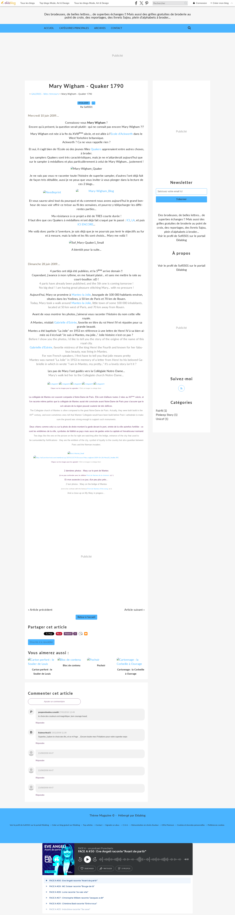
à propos (126, 868)
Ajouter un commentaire (54, 701)
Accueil (49, 28)
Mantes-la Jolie (81, 294)
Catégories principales (74, 28)
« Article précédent (40, 609)
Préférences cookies (216, 825)
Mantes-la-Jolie (81, 303)
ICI (128, 220)
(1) (161, 410)
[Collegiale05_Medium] (53, 384)
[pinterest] (147, 3)
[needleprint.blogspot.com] (52, 192)
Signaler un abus (112, 825)
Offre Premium (168, 825)
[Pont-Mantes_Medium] (76, 453)
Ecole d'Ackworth (122, 134)
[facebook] (136, 3)
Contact (116, 28)
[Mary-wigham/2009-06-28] (75, 457)
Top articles (88, 825)
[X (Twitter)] (141, 3)
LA (133, 220)
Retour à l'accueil (86, 617)
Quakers (96, 149)
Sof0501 (183, 236)
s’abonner (89, 868)
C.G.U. (125, 825)
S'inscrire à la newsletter (41, 642)
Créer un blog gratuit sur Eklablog (66, 825)
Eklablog (140, 815)
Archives (100, 28)
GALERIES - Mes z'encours (45, 93)
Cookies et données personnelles (191, 825)
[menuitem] (49, 28)
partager (107, 868)
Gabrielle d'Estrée (65, 322)
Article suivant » (134, 609)
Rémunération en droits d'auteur (145, 825)
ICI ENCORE (85, 224)
